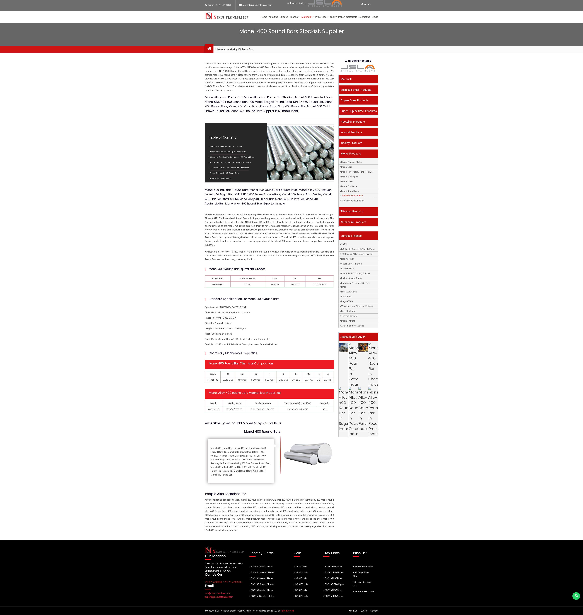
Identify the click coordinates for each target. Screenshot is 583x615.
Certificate (351, 16)
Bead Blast (346, 296)
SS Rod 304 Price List (362, 584)
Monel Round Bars (350, 191)
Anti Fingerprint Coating (352, 326)
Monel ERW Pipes (349, 176)
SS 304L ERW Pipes (334, 572)
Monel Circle (347, 181)
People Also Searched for (221, 178)
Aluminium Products (353, 222)
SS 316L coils (301, 596)
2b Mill (344, 244)
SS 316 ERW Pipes (333, 590)
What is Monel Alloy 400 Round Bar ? (227, 146)
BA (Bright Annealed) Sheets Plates (358, 249)
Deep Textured (348, 311)
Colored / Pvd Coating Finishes (355, 273)
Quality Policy (337, 16)
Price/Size (321, 16)
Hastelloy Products (353, 121)
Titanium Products (352, 211)
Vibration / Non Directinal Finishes (357, 306)
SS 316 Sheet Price (364, 566)
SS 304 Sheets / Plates (262, 566)
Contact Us (364, 16)
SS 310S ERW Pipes (334, 584)
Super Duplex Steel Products (359, 111)
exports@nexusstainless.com (219, 597)
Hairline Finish (347, 259)
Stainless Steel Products (356, 89)
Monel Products (351, 153)
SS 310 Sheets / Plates (262, 578)
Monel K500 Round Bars (353, 200)
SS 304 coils (301, 566)
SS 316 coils (301, 590)
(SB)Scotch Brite (349, 291)
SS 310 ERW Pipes (333, 578)
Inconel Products (351, 132)
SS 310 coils (301, 578)
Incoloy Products (351, 143)
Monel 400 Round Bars (292, 63)
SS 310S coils (301, 584)
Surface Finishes (289, 16)
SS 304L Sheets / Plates (262, 572)
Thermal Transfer (349, 316)
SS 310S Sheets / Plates (262, 584)
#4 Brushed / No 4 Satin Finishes (356, 254)
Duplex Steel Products (355, 100)
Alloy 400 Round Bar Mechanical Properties (229, 168)
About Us (273, 16)
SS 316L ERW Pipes (334, 596)
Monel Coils (346, 167)
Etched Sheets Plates (351, 278)
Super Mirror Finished (351, 264)
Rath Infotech (287, 611)
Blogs (375, 16)
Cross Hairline (347, 268)
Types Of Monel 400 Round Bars (224, 173)
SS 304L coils (301, 572)
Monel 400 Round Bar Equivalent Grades (228, 152)
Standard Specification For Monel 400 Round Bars (232, 157)
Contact (374, 611)
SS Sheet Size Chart (364, 591)
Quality (364, 611)
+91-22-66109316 (232, 582)
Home (264, 16)
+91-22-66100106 (223, 5)
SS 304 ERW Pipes (333, 566)
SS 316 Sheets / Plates (262, 590)
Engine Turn (347, 301)
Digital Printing (348, 321)
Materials (306, 16)
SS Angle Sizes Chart (361, 574)
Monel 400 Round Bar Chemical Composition (230, 162)
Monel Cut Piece (349, 186)
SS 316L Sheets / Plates (262, 596)
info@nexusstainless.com (259, 5)
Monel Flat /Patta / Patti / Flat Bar (357, 172)
